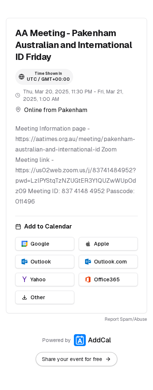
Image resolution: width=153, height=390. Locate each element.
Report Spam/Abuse (126, 319)
